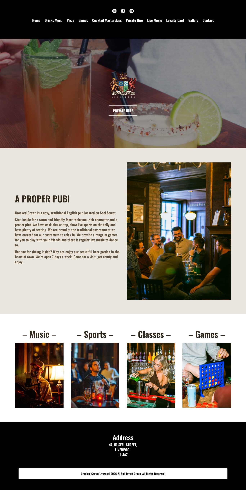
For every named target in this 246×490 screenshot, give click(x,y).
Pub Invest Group (131, 473)
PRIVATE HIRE (123, 110)
